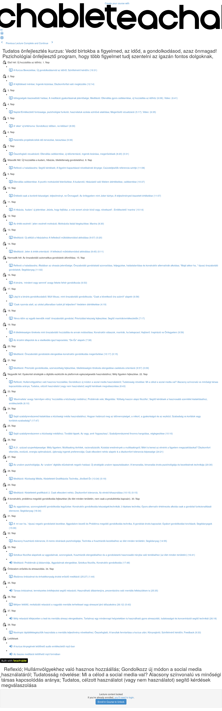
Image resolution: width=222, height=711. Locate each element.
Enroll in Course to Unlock (111, 701)
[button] (2, 34)
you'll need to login (124, 697)
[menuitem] (2, 38)
